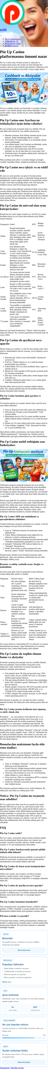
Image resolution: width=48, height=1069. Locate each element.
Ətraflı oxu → (7, 982)
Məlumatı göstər (24, 1062)
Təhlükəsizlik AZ (11, 41)
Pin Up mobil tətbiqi (13, 43)
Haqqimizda (4, 1068)
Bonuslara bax (24, 950)
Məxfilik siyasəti (17, 1068)
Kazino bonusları (11, 46)
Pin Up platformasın (13, 39)
